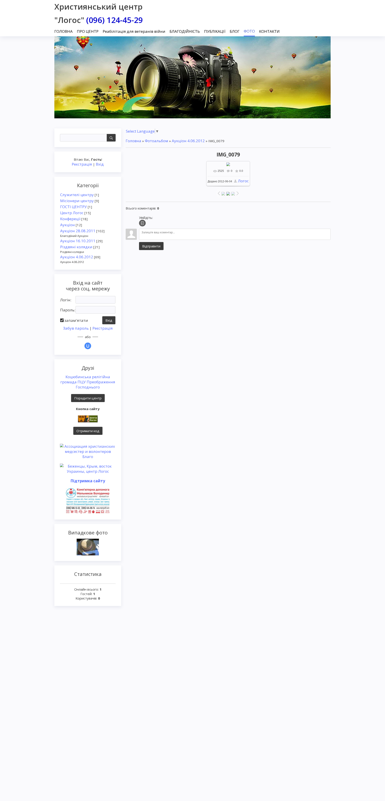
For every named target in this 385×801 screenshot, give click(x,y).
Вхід (100, 164)
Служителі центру (77, 194)
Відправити (151, 246)
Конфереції (70, 218)
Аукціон (67, 224)
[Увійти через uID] (87, 346)
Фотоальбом (156, 140)
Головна (133, 140)
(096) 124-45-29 (114, 20)
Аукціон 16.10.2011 (77, 240)
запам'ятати (76, 320)
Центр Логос (72, 212)
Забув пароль (76, 328)
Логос (243, 180)
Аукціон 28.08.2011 (77, 230)
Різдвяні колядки (76, 246)
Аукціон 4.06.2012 (76, 256)
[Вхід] (142, 223)
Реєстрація (82, 164)
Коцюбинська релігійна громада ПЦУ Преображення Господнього (87, 382)
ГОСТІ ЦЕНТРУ (73, 206)
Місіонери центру (77, 200)
